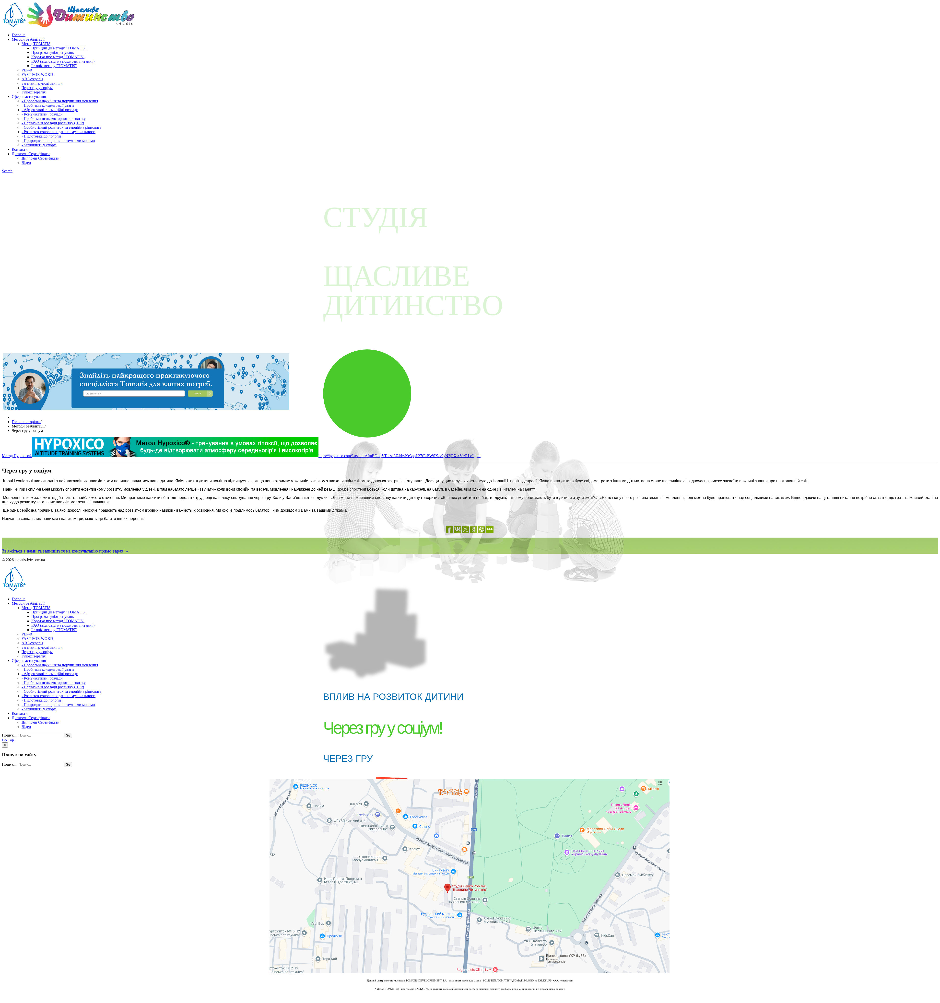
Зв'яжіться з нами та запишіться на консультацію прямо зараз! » (65, 550)
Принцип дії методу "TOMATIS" (58, 48)
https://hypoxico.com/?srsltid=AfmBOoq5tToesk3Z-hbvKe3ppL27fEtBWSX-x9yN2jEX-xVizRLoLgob (399, 456)
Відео (26, 163)
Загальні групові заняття (42, 83)
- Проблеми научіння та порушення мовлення (60, 101)
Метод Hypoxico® (17, 456)
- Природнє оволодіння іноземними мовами (58, 140)
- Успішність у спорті (39, 145)
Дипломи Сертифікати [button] (31, 154)
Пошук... (9, 735)
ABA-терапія (32, 79)
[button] (7, 171)
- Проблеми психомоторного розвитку (54, 118)
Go (68, 735)
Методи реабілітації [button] (28, 39)
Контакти (20, 149)
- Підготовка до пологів (41, 136)
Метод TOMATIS (36, 44)
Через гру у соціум (37, 88)
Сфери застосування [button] (29, 96)
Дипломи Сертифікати (40, 158)
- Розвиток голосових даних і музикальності (58, 132)
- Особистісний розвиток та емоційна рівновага (61, 127)
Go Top (8, 740)
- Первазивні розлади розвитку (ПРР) (53, 123)
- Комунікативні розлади (42, 114)
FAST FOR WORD (37, 74)
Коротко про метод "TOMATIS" (57, 57)
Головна (18, 35)
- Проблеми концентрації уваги (48, 105)
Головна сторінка (26, 422)
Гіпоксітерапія (34, 92)
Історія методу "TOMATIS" (54, 66)
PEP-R (27, 70)
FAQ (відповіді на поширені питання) (62, 61)
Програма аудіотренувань (52, 52)
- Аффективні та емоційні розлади (50, 110)
